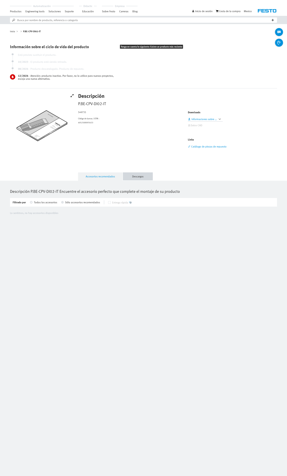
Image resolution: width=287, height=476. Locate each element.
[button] (202, 11)
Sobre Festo (108, 11)
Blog (135, 11)
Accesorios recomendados (100, 176)
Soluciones (54, 11)
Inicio (12, 31)
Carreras (123, 11)
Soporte (69, 11)
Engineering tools (35, 11)
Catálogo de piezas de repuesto (209, 146)
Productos (15, 11)
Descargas (138, 176)
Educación (88, 11)
